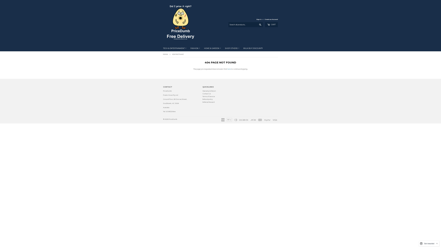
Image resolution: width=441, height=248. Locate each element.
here (229, 69)
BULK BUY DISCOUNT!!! (253, 48)
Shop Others (231, 48)
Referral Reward (208, 102)
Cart (273, 25)
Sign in (258, 19)
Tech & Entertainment (174, 48)
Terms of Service (208, 96)
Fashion (194, 48)
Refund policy (207, 99)
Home (165, 54)
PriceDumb (173, 119)
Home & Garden (212, 48)
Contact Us (206, 94)
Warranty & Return (209, 91)
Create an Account (271, 19)
